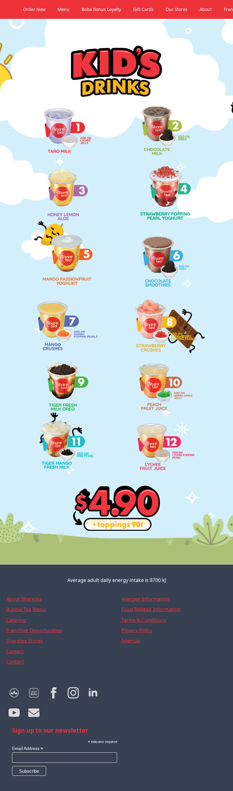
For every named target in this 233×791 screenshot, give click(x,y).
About (206, 9)
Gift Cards (143, 9)
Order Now (34, 9)
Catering (16, 620)
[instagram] (73, 693)
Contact (15, 661)
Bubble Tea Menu (26, 609)
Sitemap (130, 640)
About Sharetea (24, 599)
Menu (63, 9)
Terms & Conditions (144, 620)
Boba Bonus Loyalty (101, 9)
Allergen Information (145, 599)
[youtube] (14, 713)
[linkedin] (93, 693)
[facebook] (54, 693)
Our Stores (176, 9)
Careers (15, 651)
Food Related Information (151, 609)
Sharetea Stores (24, 640)
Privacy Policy (136, 630)
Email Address (27, 748)
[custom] (14, 693)
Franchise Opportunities (34, 630)
